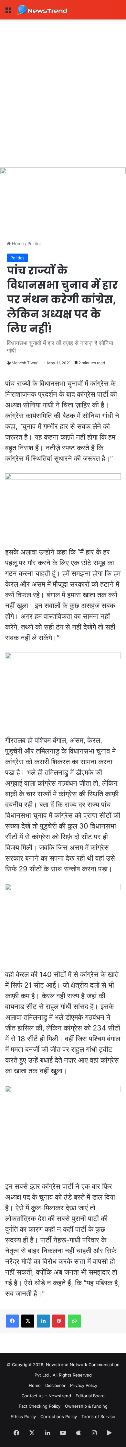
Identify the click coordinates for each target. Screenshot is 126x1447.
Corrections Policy (58, 1416)
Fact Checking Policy (39, 1406)
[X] (27, 1321)
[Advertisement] (63, 86)
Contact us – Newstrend (46, 1395)
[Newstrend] (42, 10)
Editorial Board (90, 1395)
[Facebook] (12, 1321)
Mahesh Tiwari (25, 362)
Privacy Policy (83, 1385)
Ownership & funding (86, 1406)
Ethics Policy (23, 1416)
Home (17, 243)
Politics (34, 243)
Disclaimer (55, 1385)
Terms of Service (98, 1416)
